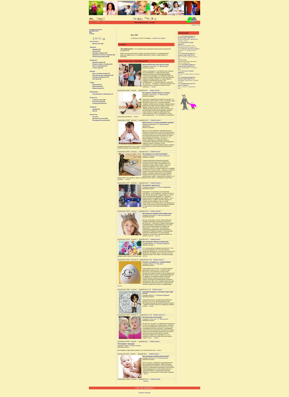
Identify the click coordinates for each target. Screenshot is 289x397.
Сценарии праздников (99, 77)
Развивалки (93, 60)
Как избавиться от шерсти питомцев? (154, 154)
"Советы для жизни (163, 155)
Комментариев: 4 (158, 259)
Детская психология (98, 118)
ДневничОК (96, 84)
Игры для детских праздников (101, 75)
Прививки (95, 49)
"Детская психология (164, 215)
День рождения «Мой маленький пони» (155, 242)
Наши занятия (96, 86)
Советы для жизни (98, 103)
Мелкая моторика (97, 62)
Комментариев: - (155, 90)
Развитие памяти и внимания (101, 64)
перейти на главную (158, 38)
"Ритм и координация (164, 187)
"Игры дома (159, 263)
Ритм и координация (98, 66)
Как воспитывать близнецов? (152, 317)
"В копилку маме (163, 358)
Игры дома (95, 79)
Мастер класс (96, 43)
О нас (198, 25)
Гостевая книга (94, 31)
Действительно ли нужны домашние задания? (158, 122)
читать (153, 87)
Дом (93, 111)
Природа (95, 109)
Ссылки (91, 33)
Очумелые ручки (97, 99)
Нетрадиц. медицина (98, 53)
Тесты (94, 116)
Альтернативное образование (101, 94)
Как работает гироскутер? (151, 185)
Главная (194, 25)
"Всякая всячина (135, 345)
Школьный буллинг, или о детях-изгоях (155, 64)
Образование (94, 92)
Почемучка (93, 107)
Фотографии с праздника (126, 344)
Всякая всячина (97, 88)
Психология (93, 114)
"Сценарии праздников (162, 243)
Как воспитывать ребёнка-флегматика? (155, 356)
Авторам (147, 393)
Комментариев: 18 (159, 315)
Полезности (93, 97)
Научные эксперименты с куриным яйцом (156, 262)
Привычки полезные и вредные (102, 54)
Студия (92, 82)
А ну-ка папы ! (94, 41)
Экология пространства (99, 56)
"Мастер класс (164, 66)
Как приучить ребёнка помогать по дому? (156, 93)
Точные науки (96, 67)
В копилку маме (97, 101)
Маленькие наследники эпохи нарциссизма (157, 213)
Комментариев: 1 (155, 120)
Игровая (92, 71)
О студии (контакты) (95, 29)
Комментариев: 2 (155, 211)
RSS (90, 32)
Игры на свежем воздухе (100, 73)
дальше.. (146, 381)
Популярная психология (100, 120)
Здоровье (93, 47)
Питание (95, 51)
